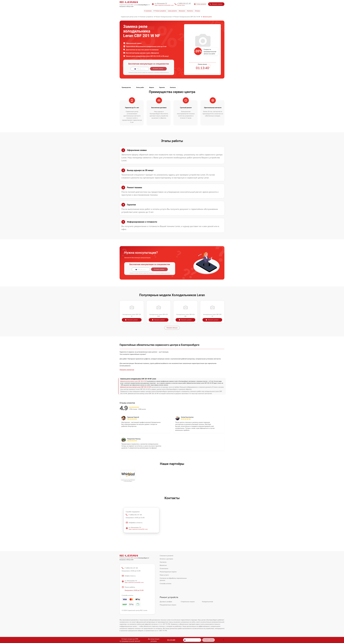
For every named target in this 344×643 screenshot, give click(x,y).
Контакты (190, 11)
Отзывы (197, 11)
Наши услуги (164, 575)
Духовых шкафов (166, 601)
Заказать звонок (217, 4)
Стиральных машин (188, 601)
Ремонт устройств (160, 11)
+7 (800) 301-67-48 (184, 3)
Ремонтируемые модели (168, 572)
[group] (128, 476)
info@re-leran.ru (130, 576)
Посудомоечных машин (168, 605)
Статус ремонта (201, 4)
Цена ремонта (172, 11)
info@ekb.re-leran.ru (135, 522)
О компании (147, 11)
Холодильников (207, 601)
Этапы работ (140, 87)
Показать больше (172, 328)
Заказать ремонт (132, 320)
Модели (151, 87)
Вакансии (182, 11)
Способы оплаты (165, 583)
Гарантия (162, 87)
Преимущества (126, 87)
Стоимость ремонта (166, 555)
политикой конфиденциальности (161, 72)
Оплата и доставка (166, 559)
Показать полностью (127, 369)
